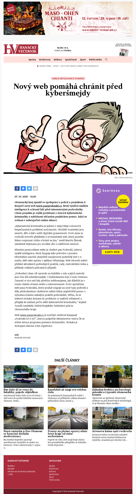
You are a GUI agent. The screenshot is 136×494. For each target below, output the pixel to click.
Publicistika (95, 59)
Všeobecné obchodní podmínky (21, 471)
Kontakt (11, 468)
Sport (83, 59)
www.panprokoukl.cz (49, 205)
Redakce (11, 466)
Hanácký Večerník (21, 49)
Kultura (58, 59)
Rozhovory (45, 59)
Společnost (71, 59)
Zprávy (32, 59)
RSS (11, 474)
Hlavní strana (45, 66)
